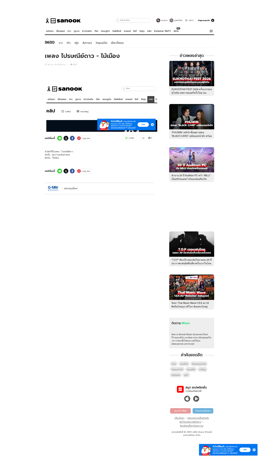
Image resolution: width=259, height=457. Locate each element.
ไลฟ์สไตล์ (116, 31)
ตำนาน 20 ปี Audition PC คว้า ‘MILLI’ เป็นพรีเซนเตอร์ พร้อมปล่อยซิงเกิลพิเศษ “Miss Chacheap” (190, 179)
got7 (186, 375)
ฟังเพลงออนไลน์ (199, 363)
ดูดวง (76, 31)
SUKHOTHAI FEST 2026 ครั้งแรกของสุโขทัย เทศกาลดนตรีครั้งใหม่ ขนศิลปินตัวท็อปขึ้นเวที (191, 92)
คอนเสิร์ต (191, 369)
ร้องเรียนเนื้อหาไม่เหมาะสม (191, 425)
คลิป (149, 31)
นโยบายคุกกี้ (233, 453)
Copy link (86, 138)
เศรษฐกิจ (105, 31)
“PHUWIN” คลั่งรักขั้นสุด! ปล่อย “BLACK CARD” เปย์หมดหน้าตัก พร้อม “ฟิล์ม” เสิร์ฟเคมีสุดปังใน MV (191, 136)
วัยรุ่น (141, 31)
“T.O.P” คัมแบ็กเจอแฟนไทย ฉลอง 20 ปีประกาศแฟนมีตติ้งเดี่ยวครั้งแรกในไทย (191, 261)
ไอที (135, 31)
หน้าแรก (50, 31)
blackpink (176, 375)
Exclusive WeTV (162, 31)
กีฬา (96, 31)
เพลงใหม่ (184, 363)
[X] (66, 138)
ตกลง (245, 450)
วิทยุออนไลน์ (177, 369)
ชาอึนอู (202, 369)
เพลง (174, 363)
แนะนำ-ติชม (180, 410)
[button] (118, 20)
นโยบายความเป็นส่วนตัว (198, 418)
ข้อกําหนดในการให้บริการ (190, 421)
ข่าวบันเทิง (87, 31)
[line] (59, 138)
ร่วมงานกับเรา (203, 410)
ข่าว (69, 31)
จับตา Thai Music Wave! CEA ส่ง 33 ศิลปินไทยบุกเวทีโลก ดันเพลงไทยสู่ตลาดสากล (190, 306)
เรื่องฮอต (60, 31)
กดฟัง (131, 138)
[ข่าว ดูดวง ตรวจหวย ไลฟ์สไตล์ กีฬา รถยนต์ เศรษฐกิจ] (63, 20)
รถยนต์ (127, 31)
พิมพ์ (75, 64)
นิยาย (176, 31)
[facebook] (72, 138)
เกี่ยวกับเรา (179, 418)
